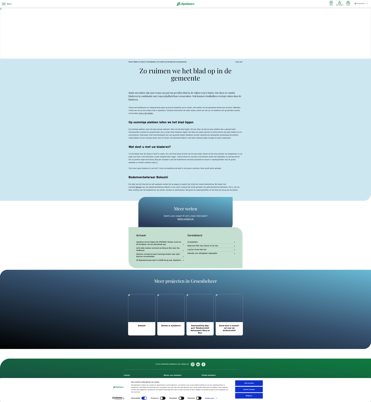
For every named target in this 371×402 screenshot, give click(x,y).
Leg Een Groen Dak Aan (196, 249)
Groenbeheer (151, 62)
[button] (239, 62)
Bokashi (139, 187)
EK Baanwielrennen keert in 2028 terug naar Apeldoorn (158, 260)
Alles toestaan (249, 383)
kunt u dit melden (146, 113)
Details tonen (209, 398)
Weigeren (249, 396)
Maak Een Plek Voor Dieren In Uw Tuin (202, 246)
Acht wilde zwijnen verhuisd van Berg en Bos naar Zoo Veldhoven (158, 249)
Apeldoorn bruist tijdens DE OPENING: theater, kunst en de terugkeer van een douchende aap (158, 243)
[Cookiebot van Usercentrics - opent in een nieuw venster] (118, 398)
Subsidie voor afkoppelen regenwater (202, 253)
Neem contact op (185, 219)
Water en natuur (139, 62)
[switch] (163, 398)
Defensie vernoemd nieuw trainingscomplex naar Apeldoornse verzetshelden (158, 255)
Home (130, 62)
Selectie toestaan (249, 389)
